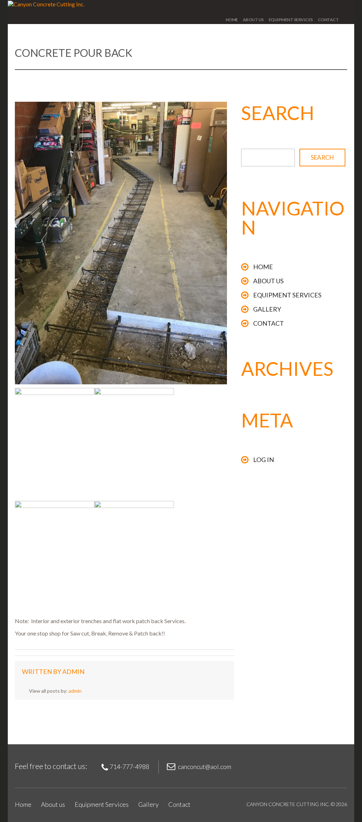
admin (73, 671)
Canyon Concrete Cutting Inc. (288, 804)
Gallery (267, 309)
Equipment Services (291, 19)
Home (232, 19)
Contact (328, 19)
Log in (263, 459)
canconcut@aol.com (204, 766)
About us (253, 19)
